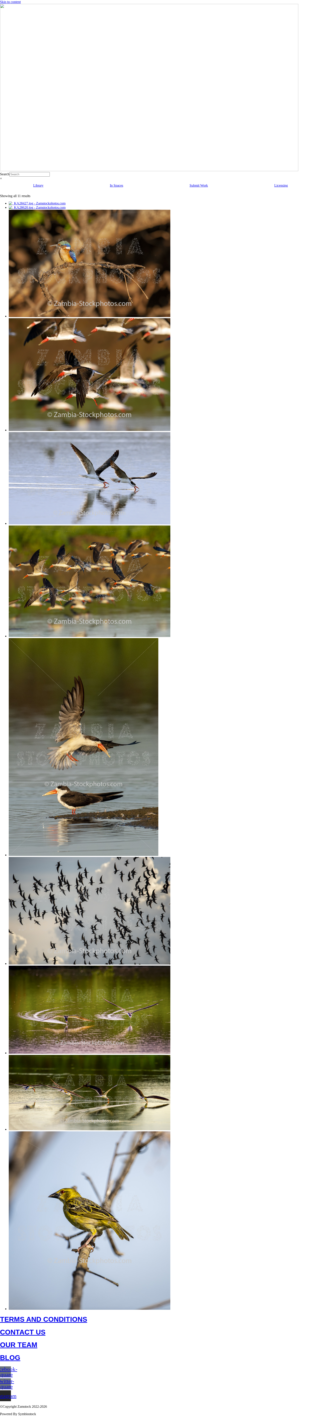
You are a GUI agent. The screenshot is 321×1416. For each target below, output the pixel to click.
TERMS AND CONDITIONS (43, 1319)
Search (4, 174)
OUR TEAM (18, 1345)
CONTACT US (22, 1332)
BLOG (10, 1358)
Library (38, 185)
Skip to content (10, 2)
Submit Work (199, 185)
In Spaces (116, 185)
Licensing (281, 185)
